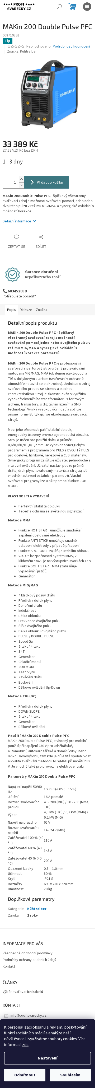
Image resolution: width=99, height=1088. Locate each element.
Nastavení (47, 1058)
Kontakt (9, 966)
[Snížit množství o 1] (21, 185)
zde (25, 1045)
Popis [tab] (11, 309)
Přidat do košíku (50, 182)
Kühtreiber (36, 909)
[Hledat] (59, 6)
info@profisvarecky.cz (28, 1015)
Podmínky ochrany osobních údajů (29, 960)
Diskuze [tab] (26, 309)
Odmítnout (24, 1075)
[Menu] (87, 6)
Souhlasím (70, 1075)
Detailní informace (17, 221)
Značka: (22, 51)
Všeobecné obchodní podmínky (28, 953)
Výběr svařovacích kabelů (23, 991)
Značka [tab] (41, 309)
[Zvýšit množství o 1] (21, 179)
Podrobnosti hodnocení (71, 46)
